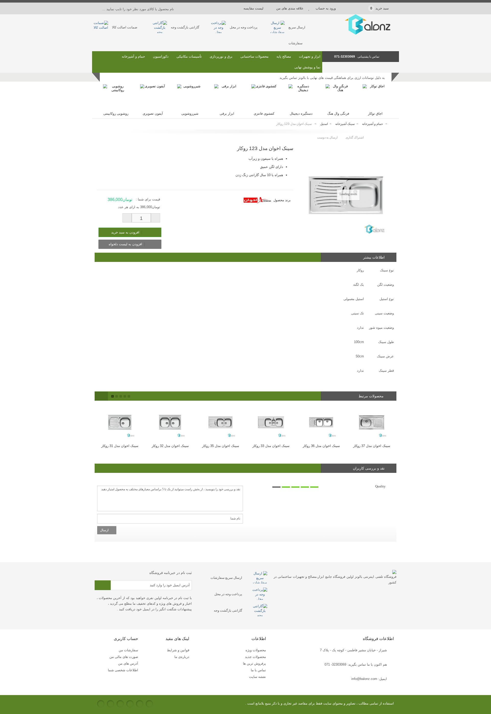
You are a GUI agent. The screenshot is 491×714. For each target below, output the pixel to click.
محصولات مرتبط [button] (372, 396)
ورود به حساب (326, 8)
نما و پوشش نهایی (307, 67)
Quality (380, 486)
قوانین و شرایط (178, 650)
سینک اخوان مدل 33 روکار (270, 446)
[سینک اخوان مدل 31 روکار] (119, 422)
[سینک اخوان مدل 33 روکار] (271, 422)
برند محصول (282, 200)
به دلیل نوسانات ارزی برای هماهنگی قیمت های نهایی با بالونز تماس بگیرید (332, 78)
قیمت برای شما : (148, 199)
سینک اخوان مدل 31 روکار (119, 446)
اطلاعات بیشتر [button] (374, 257)
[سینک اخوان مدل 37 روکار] (371, 422)
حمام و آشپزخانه (133, 56)
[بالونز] (360, 33)
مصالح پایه (283, 56)
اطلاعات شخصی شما (123, 670)
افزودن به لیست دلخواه (126, 244)
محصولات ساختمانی (254, 56)
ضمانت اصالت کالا (124, 27)
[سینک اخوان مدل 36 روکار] (321, 422)
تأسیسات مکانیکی (189, 56)
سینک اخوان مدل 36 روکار (321, 446)
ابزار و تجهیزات (309, 56)
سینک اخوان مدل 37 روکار (371, 446)
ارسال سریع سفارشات (226, 578)
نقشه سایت (257, 677)
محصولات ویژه (256, 650)
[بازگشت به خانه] (393, 124)
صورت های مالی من (123, 657)
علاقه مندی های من (290, 8)
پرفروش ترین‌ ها (254, 663)
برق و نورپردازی (221, 56)
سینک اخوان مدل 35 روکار (220, 446)
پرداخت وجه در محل (244, 27)
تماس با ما (258, 670)
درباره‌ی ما (181, 657)
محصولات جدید (255, 657)
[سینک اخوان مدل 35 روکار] (220, 422)
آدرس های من (128, 663)
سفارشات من (128, 650)
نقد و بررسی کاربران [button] (369, 468)
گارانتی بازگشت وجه (185, 27)
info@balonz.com (364, 679)
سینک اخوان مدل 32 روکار (170, 446)
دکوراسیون (161, 56)
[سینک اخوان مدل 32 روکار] (170, 422)
